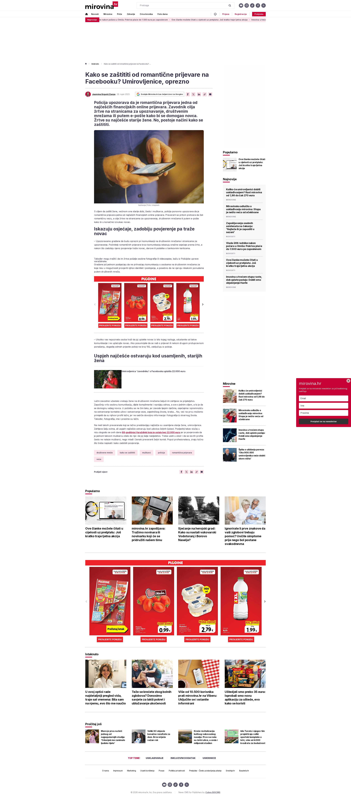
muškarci (146, 452)
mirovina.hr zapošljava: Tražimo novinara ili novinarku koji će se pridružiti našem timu (148, 534)
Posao (161, 770)
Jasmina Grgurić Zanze (103, 94)
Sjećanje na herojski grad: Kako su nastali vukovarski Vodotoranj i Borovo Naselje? (197, 534)
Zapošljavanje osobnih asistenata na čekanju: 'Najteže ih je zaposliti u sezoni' (240, 228)
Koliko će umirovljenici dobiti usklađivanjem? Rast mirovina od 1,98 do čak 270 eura (244, 192)
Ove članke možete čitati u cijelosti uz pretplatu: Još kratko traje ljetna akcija (175, 20)
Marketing (131, 770)
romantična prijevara (182, 452)
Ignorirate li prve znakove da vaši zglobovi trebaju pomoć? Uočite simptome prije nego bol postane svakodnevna (245, 536)
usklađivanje (154, 758)
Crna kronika (146, 14)
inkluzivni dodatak (183, 758)
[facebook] (258, 5)
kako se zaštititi (127, 452)
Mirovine (108, 14)
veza (99, 459)
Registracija (241, 14)
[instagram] (246, 5)
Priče (119, 14)
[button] (203, 304)
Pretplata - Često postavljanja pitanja (205, 770)
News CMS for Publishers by (199, 792)
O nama (105, 770)
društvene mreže (105, 452)
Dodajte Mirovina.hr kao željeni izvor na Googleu (162, 94)
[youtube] (241, 5)
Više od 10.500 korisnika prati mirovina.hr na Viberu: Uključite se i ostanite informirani (197, 697)
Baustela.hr (244, 770)
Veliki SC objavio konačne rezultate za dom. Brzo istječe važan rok (158, 735)
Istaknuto (95, 64)
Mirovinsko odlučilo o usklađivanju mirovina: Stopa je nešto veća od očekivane (243, 209)
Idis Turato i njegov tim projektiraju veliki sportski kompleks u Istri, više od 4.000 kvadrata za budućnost (252, 737)
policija (161, 452)
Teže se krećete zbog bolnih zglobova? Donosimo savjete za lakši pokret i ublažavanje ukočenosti (151, 697)
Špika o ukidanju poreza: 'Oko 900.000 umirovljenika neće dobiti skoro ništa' (252, 454)
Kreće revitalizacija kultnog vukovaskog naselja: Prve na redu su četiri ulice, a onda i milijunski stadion (206, 737)
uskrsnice (209, 758)
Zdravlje (131, 14)
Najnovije (230, 179)
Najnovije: (92, 20)
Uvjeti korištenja (147, 770)
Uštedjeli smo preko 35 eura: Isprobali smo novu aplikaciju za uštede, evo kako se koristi (245, 697)
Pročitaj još (93, 724)
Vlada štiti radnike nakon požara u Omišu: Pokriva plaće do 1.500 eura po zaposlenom (244, 246)
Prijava (225, 14)
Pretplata (258, 14)
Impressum (118, 770)
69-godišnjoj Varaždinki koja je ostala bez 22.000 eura (151, 432)
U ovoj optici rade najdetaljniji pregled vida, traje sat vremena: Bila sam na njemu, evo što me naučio (105, 697)
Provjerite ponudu (110, 325)
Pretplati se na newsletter (324, 421)
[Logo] (101, 5)
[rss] (263, 5)
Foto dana (163, 14)
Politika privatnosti (177, 770)
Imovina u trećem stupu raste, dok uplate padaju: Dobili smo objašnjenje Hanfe (255, 20)
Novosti (95, 14)
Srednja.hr (230, 770)
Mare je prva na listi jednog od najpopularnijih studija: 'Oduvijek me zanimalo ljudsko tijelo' (113, 737)
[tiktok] (252, 5)
